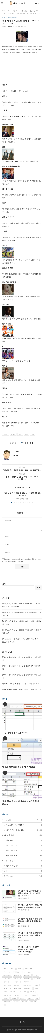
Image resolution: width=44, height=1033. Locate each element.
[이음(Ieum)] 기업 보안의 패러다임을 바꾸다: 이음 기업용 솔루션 (30, 935)
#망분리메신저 (7, 978)
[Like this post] (23, 443)
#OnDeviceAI (28, 968)
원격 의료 (22, 998)
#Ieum (19, 968)
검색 (4, 584)
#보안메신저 (17, 978)
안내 (23, 871)
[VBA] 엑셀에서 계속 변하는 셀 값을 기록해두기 (18, 657)
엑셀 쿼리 (5, 998)
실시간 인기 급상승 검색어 (29, 11)
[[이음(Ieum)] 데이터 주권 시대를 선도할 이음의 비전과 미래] (9, 908)
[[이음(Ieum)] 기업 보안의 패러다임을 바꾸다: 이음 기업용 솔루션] (9, 936)
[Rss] (38, 3)
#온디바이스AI (7, 982)
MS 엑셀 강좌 (23, 835)
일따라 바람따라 (24, 866)
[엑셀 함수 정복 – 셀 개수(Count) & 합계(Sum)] (22, 785)
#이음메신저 (17, 982)
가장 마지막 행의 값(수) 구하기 (16, 732)
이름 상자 (30, 998)
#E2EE (12, 968)
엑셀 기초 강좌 (24, 850)
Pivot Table (17, 988)
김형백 (9, 26)
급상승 (13, 434)
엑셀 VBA (32, 991)
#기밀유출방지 (27, 972)
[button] (4, 497)
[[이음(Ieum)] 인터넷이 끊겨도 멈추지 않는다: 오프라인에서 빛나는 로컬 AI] (9, 894)
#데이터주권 (27, 975)
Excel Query (7, 988)
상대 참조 (12, 991)
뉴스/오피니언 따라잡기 (24, 825)
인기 (26, 434)
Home (4, 11)
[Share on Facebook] (25, 443)
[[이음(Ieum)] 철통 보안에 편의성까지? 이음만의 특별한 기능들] (9, 922)
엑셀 (25, 991)
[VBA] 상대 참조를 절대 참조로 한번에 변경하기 (18, 689)
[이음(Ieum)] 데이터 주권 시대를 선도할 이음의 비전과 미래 (30, 906)
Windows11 (27, 988)
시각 (20, 434)
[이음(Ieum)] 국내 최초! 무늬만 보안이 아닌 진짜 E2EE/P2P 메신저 (29, 949)
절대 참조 (16, 1001)
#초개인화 (17, 985)
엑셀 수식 (25, 995)
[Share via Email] (32, 443)
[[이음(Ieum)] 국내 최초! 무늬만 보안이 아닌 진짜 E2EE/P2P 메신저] (9, 950)
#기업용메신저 (7, 975)
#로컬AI (36, 975)
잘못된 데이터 (6, 1001)
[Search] (42, 3)
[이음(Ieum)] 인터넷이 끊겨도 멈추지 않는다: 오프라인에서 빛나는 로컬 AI (29, 893)
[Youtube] (36, 3)
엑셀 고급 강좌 (24, 845)
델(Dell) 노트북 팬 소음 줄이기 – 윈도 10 (16, 684)
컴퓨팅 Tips (23, 876)
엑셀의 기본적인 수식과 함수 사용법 (18, 767)
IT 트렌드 (14, 11)
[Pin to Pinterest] (30, 443)
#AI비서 (5, 968)
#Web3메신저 (16, 972)
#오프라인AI (37, 978)
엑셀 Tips (24, 840)
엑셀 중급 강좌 (24, 856)
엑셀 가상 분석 (7, 995)
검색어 (5, 434)
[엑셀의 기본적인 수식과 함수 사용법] (22, 751)
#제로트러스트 (27, 982)
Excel (36, 985)
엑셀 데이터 (17, 995)
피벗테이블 (33, 1001)
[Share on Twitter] (28, 443)
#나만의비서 (17, 975)
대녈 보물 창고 (23, 861)
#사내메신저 (27, 978)
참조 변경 (24, 1001)
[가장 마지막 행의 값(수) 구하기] (22, 717)
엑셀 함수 (14, 998)
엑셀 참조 (33, 995)
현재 (32, 434)
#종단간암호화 (7, 985)
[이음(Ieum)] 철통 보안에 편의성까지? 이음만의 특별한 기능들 (30, 921)
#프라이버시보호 (27, 985)
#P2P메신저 (6, 972)
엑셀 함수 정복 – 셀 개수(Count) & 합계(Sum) (20, 802)
